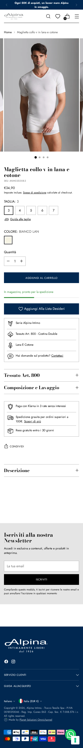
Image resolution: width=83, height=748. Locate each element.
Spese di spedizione (34, 193)
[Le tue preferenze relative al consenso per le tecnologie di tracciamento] (75, 740)
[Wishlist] (57, 16)
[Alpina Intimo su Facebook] (6, 662)
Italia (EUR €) (31, 701)
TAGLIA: (11, 201)
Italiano (8, 701)
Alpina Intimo (34, 708)
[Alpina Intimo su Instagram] (13, 662)
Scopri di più (32, 421)
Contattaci (57, 355)
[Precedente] (7, 5)
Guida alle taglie (20, 219)
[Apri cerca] (48, 16)
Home (8, 32)
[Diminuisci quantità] (8, 261)
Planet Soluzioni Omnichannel (35, 719)
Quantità (10, 252)
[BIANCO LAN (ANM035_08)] (8, 240)
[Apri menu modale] (76, 16)
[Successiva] (76, 5)
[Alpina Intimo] (14, 16)
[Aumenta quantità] (21, 261)
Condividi (17, 446)
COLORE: (21, 231)
